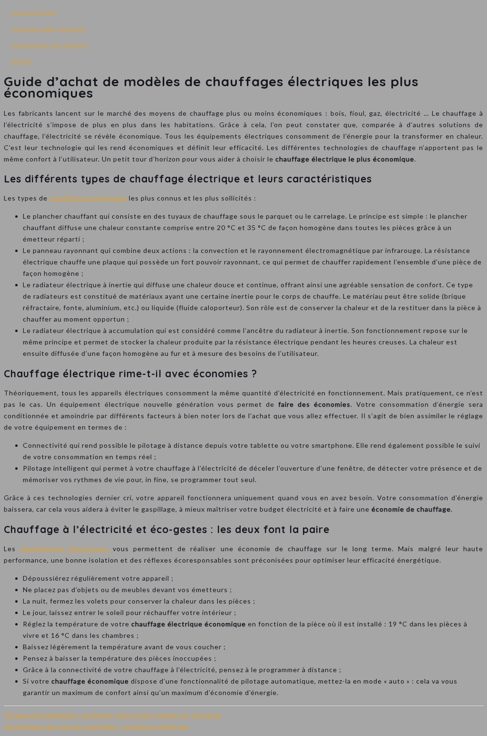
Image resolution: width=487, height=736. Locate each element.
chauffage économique (88, 198)
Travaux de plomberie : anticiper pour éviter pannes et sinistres (113, 715)
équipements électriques (66, 548)
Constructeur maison (48, 28)
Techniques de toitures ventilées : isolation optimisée (96, 726)
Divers (22, 61)
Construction (34, 12)
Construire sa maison (49, 44)
